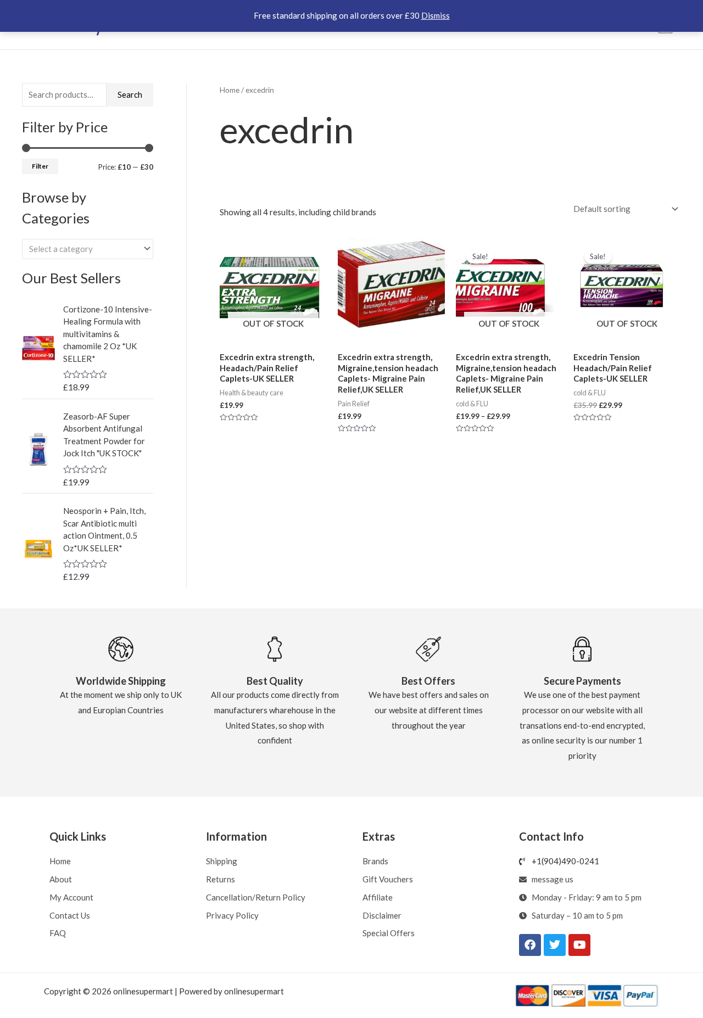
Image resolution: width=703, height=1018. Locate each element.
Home (229, 89)
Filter (40, 166)
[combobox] (87, 249)
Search (130, 94)
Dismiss (435, 15)
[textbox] (82, 248)
